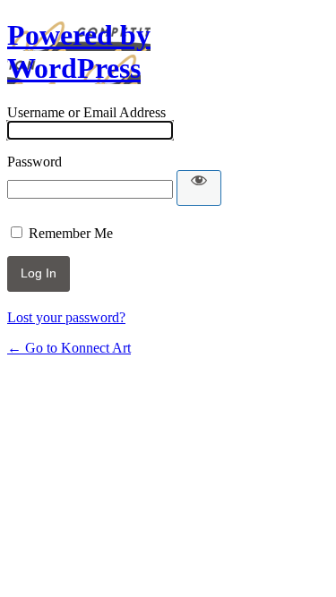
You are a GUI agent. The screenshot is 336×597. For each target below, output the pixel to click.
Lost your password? (66, 317)
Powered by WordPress (79, 51)
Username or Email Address (86, 112)
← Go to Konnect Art (69, 347)
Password (34, 161)
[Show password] (199, 188)
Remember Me (71, 233)
